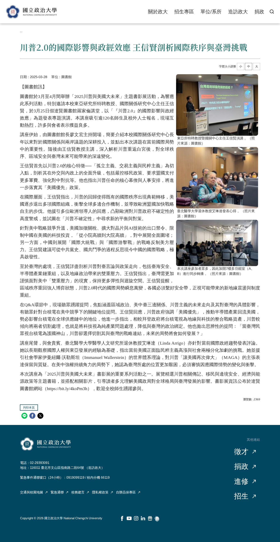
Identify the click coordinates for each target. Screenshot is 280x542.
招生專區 (184, 11)
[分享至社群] (24, 416)
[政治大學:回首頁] (31, 11)
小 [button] (240, 66)
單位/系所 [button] (211, 11)
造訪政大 (238, 11)
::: (21, 31)
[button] (271, 11)
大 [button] (256, 66)
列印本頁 (29, 407)
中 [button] (248, 66)
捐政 (259, 11)
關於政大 (158, 11)
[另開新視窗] (217, 105)
